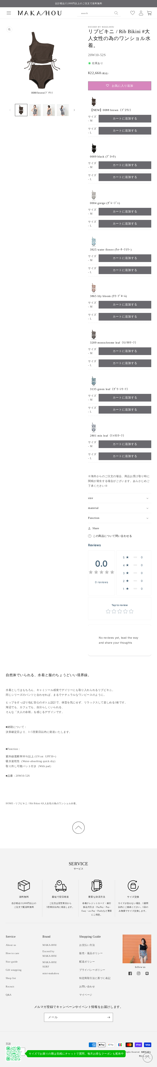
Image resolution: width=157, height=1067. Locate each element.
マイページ (85, 994)
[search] (116, 13)
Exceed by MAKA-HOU (50, 953)
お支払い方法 (87, 945)
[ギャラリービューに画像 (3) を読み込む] (49, 110)
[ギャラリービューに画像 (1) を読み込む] (21, 110)
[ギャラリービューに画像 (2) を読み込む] (35, 110)
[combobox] (99, 13)
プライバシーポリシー (92, 969)
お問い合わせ (87, 986)
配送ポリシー (87, 961)
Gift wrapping (14, 969)
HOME (9, 803)
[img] (101, 573)
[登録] (108, 1017)
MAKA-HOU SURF (50, 964)
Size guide (12, 961)
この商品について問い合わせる (112, 536)
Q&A (8, 994)
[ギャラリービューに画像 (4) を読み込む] (63, 110)
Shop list (11, 978)
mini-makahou (51, 973)
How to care (12, 953)
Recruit (10, 986)
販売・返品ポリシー (91, 953)
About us (11, 945)
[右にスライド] (74, 110)
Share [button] (95, 528)
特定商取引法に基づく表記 (94, 978)
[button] (9, 13)
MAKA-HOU (50, 945)
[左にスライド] (10, 110)
